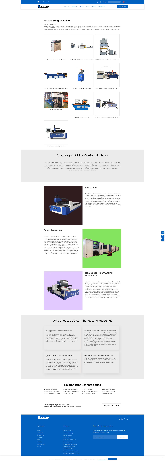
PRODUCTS (74, 6)
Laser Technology (68, 433)
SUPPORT (40, 437)
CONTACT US (101, 6)
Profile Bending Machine (70, 444)
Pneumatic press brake (109, 391)
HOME (39, 430)
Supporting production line (71, 453)
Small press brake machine (52, 391)
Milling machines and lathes (71, 451)
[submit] (119, 2)
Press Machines (67, 442)
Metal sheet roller (107, 393)
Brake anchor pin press (109, 389)
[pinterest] (103, 1)
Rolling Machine (67, 435)
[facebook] (98, 1)
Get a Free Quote (122, 6)
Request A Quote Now (111, 405)
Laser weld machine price (71, 389)
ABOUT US (66, 6)
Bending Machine (68, 430)
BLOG (39, 446)
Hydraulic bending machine (91, 391)
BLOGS (81, 6)
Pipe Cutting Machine (56, 109)
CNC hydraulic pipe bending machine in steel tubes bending (60, 88)
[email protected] (45, 1)
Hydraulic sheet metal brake (52, 393)
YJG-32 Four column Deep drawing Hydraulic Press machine (112, 59)
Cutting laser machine (89, 393)
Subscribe (122, 437)
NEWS (87, 6)
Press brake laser (68, 393)
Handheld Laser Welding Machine (56, 59)
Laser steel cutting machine (71, 391)
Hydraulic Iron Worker (69, 446)
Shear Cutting (67, 437)
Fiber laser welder (88, 389)
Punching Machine (68, 448)
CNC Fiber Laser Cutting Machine (56, 146)
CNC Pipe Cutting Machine (82, 117)
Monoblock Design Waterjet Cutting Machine (108, 88)
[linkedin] (105, 1)
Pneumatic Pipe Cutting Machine (82, 88)
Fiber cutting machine (51, 389)
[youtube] (100, 1)
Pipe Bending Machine (69, 439)
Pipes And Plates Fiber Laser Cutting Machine (108, 117)
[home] (43, 418)
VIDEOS (94, 6)
